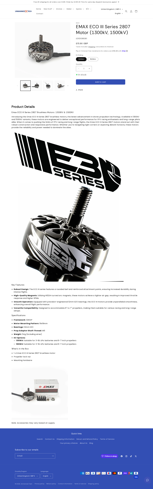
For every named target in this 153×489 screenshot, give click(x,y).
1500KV (93, 59)
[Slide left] (17, 85)
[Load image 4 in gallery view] (59, 86)
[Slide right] (67, 85)
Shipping (91, 47)
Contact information (65, 484)
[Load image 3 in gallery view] (48, 86)
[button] (48, 9)
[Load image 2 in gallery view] (37, 86)
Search (40, 439)
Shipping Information (65, 439)
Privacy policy (39, 484)
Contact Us (50, 439)
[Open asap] (147, 480)
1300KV (81, 59)
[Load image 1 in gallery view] (25, 86)
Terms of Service (107, 439)
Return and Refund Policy (87, 439)
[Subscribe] (52, 456)
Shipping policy (93, 484)
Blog (91, 443)
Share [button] (80, 90)
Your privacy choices (69, 443)
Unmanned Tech (26, 484)
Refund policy (51, 484)
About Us (83, 443)
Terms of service (80, 484)
